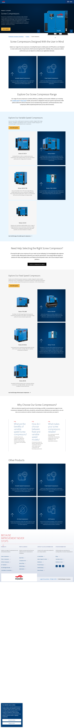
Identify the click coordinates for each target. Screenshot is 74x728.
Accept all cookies (11, 720)
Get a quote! (6, 29)
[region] (12, 715)
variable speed (15, 101)
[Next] (71, 31)
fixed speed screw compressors (27, 282)
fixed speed (23, 101)
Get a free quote (14, 128)
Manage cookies (53, 579)
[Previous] (38, 31)
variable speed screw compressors (24, 124)
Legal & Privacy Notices (44, 579)
